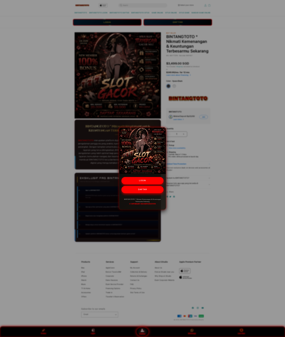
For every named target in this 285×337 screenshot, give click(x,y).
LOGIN (142, 180)
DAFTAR (142, 189)
